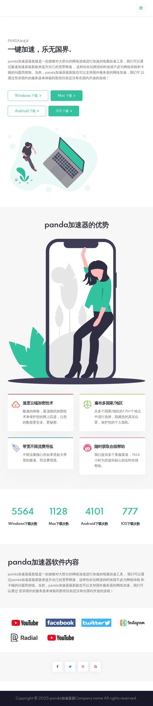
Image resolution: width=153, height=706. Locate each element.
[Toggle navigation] (141, 8)
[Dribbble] (83, 667)
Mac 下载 (65, 96)
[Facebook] (57, 667)
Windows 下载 (26, 96)
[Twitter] (70, 667)
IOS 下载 (62, 111)
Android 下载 (25, 111)
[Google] (96, 667)
